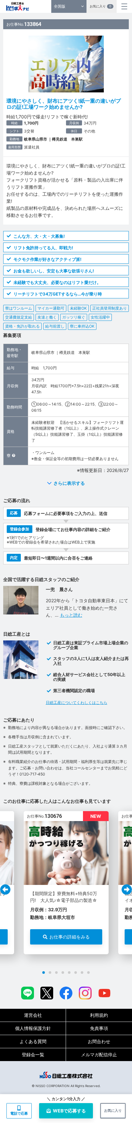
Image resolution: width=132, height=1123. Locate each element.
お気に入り (100, 6)
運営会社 (33, 1015)
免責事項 (99, 1028)
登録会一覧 (33, 1054)
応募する (69, 1110)
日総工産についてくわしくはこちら (76, 702)
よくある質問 (33, 1041)
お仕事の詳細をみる (69, 936)
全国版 (59, 6)
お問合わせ (99, 1041)
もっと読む (71, 615)
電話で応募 (19, 1113)
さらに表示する (69, 483)
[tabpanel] (66, 882)
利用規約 (99, 1015)
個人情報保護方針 (33, 1028)
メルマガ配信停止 (99, 1054)
